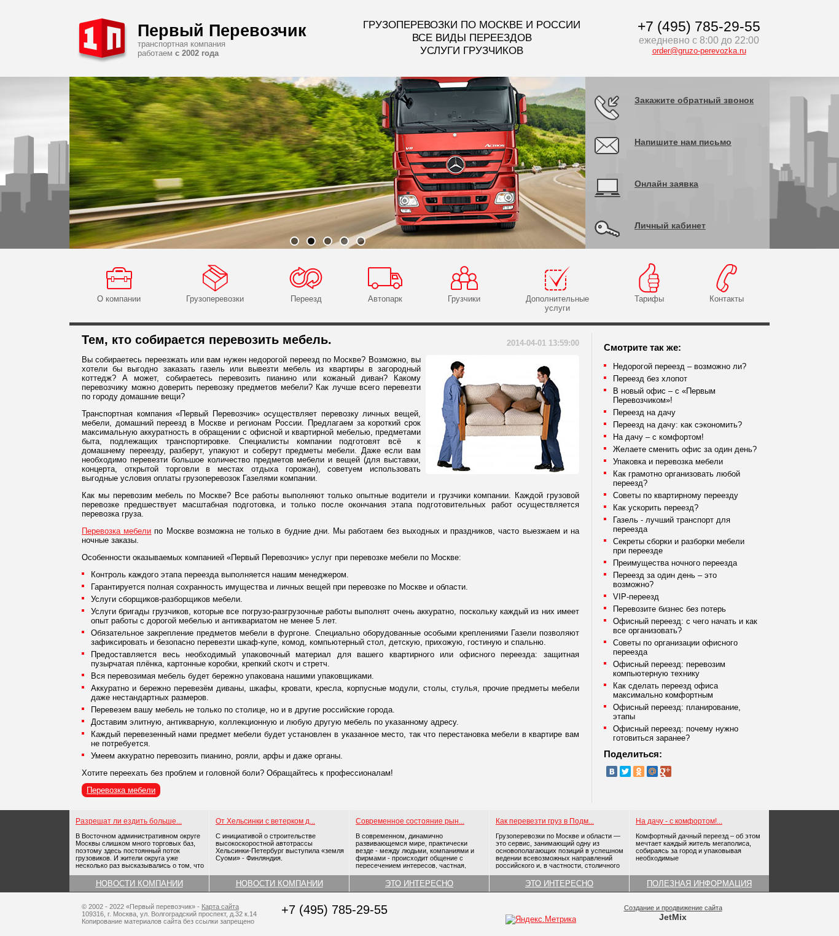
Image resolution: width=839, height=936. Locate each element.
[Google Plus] (665, 771)
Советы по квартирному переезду (675, 495)
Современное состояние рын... (410, 821)
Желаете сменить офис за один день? (685, 449)
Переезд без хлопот (650, 378)
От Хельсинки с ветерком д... (265, 821)
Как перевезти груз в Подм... (545, 821)
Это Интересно (419, 883)
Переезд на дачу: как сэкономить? (677, 424)
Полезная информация (699, 883)
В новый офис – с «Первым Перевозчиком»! (664, 395)
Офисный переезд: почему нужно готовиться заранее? (675, 733)
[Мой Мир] (652, 771)
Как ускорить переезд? (655, 507)
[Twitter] (625, 771)
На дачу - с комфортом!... (679, 821)
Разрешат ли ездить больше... (129, 821)
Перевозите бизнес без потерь (669, 609)
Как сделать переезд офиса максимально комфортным (665, 690)
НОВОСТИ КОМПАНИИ (139, 883)
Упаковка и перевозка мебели (668, 461)
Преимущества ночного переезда (675, 562)
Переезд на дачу (644, 412)
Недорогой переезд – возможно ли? (679, 366)
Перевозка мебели (116, 531)
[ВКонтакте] (611, 771)
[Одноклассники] (638, 771)
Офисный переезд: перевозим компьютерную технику (669, 669)
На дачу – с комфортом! (658, 437)
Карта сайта (220, 906)
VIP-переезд (636, 596)
